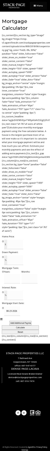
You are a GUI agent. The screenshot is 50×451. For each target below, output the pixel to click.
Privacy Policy (41, 447)
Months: (25, 271)
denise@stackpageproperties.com (25, 377)
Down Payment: (10, 252)
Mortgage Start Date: (13, 303)
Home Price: (8, 236)
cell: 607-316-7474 (25, 381)
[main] (25, 171)
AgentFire (32, 447)
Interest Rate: (9, 287)
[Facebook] (18, 412)
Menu (39, 5)
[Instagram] (24, 412)
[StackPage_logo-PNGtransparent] (14, 5)
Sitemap (25, 450)
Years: (7, 271)
